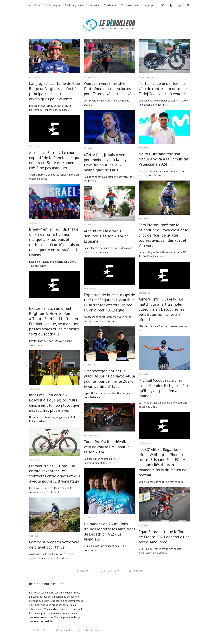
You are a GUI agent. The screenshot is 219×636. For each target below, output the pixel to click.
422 (129, 570)
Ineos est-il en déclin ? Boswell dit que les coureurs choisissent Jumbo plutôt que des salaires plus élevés (54, 402)
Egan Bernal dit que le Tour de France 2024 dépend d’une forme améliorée (164, 536)
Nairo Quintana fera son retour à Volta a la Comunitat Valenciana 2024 (164, 159)
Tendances (110, 5)
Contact (97, 630)
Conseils (94, 5)
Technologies (53, 5)
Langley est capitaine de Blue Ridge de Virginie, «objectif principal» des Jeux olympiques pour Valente (54, 91)
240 (117, 570)
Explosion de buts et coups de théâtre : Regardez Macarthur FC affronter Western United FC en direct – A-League (109, 302)
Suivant (138, 570)
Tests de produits (74, 5)
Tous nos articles (130, 5)
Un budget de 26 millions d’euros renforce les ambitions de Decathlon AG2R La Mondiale (109, 531)
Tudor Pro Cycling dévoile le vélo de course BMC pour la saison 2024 (108, 446)
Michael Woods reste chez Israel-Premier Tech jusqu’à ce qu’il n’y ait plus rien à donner (164, 388)
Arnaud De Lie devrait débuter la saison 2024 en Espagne (106, 236)
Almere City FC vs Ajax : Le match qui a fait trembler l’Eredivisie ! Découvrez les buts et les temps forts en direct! (161, 309)
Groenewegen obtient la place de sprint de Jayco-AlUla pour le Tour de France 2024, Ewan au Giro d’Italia (109, 378)
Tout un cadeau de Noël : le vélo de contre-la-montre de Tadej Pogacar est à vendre (163, 88)
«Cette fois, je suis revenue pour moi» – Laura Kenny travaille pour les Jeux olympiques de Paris (107, 162)
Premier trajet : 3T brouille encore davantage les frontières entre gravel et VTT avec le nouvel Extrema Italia (54, 473)
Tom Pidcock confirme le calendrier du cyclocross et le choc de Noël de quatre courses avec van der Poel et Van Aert (163, 235)
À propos (150, 5)
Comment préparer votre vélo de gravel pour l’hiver (54, 544)
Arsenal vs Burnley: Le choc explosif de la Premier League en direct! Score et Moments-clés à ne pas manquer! (54, 160)
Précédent (82, 570)
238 (103, 570)
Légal (89, 630)
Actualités (34, 5)
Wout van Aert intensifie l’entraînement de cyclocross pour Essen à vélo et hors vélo (109, 88)
